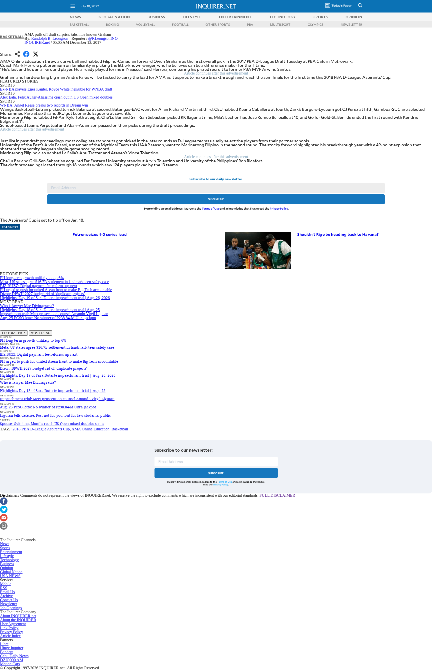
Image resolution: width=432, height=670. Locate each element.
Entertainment (11, 552)
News (75, 17)
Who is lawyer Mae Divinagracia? (27, 306)
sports (321, 17)
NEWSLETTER (351, 25)
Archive (6, 596)
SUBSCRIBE (216, 473)
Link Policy (9, 628)
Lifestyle (7, 556)
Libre (4, 644)
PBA (250, 25)
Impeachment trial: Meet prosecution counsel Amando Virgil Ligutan (54, 314)
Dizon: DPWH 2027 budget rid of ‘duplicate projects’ (42, 294)
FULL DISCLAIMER (277, 495)
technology (282, 17)
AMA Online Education (91, 429)
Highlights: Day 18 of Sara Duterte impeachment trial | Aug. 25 (50, 310)
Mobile (5, 584)
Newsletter (8, 604)
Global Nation (11, 572)
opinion (354, 17)
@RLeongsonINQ (103, 38)
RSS (3, 588)
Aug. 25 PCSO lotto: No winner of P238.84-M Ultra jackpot (48, 318)
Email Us (7, 592)
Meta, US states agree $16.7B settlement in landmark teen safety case (54, 282)
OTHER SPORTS (218, 25)
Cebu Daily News (14, 656)
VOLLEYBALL (145, 25)
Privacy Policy (279, 208)
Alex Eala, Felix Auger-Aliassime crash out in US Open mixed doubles (56, 97)
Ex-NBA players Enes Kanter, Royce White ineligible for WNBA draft (56, 89)
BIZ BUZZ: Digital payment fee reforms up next (38, 286)
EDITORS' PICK (14, 333)
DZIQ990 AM (11, 660)
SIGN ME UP (216, 199)
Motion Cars (10, 664)
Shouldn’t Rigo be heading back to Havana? (337, 234)
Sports (5, 548)
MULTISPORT (280, 25)
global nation (114, 17)
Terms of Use (211, 208)
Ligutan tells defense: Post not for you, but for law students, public (55, 415)
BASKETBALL (79, 25)
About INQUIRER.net (18, 616)
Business (7, 564)
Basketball (12, 36)
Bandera (6, 652)
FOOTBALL (180, 25)
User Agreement (13, 624)
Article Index (10, 636)
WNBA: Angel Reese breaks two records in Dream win (44, 105)
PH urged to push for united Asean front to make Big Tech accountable (56, 290)
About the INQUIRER (18, 620)
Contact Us (9, 600)
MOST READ (40, 333)
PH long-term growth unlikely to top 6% (32, 278)
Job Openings (11, 608)
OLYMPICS (316, 25)
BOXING (112, 25)
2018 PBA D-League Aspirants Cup (41, 429)
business (156, 17)
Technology (9, 560)
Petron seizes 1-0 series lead (99, 234)
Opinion (6, 568)
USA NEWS (10, 576)
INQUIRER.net (37, 42)
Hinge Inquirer (11, 648)
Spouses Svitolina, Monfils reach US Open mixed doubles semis (52, 423)
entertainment (235, 17)
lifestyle (192, 17)
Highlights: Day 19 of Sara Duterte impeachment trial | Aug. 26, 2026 (55, 298)
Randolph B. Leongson (49, 38)
